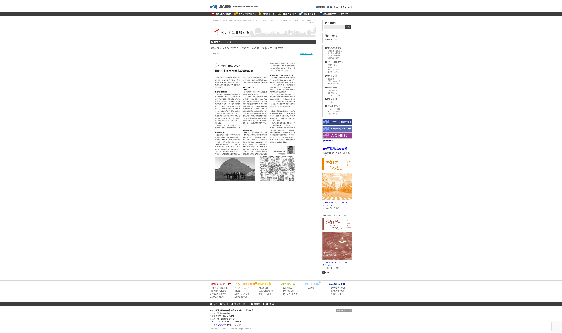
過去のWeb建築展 (334, 55)
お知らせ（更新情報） (336, 51)
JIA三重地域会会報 (334, 148)
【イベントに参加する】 (243, 284)
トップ (214, 304)
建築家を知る (266, 14)
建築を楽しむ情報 (221, 14)
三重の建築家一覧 (334, 81)
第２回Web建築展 (334, 53)
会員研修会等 (332, 90)
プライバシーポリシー (240, 304)
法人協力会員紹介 (334, 111)
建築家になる (307, 14)
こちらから (222, 325)
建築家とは (332, 79)
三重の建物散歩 (333, 58)
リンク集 (224, 304)
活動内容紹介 (286, 14)
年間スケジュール (334, 65)
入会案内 (331, 102)
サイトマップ (346, 7)
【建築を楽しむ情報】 (218, 284)
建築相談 (321, 7)
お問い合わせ (333, 7)
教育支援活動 (332, 93)
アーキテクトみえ (334, 95)
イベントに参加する (244, 14)
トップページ (346, 14)
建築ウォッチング (306, 54)
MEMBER (328, 141)
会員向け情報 (332, 114)
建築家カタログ (333, 83)
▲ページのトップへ (344, 310)
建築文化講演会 (333, 72)
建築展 (330, 67)
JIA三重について (328, 14)
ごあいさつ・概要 (334, 109)
